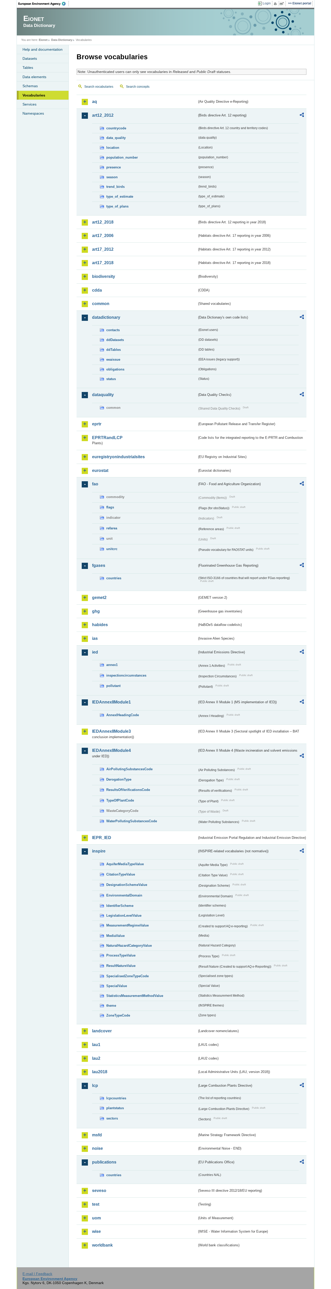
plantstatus (115, 1108)
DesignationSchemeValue (126, 885)
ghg (96, 611)
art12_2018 (103, 222)
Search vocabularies (98, 86)
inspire (99, 851)
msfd (97, 1135)
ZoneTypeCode (118, 1015)
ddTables (113, 350)
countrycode (116, 128)
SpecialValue (116, 986)
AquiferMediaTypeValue (125, 864)
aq (94, 101)
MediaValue (115, 936)
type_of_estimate (119, 196)
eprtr (96, 424)
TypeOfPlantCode (120, 800)
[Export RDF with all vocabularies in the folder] (302, 116)
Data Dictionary (61, 39)
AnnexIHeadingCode (122, 715)
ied (95, 652)
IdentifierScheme (119, 906)
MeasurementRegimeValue (127, 925)
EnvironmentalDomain (124, 895)
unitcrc (111, 549)
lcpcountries (116, 1098)
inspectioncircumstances (126, 675)
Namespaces (33, 113)
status (111, 379)
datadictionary (106, 317)
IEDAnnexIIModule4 (111, 750)
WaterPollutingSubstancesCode (131, 821)
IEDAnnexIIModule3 (111, 731)
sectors (112, 1118)
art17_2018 (103, 263)
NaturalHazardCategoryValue (129, 945)
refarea (111, 528)
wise (96, 1231)
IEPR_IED (101, 837)
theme (111, 1006)
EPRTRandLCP (107, 437)
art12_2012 (103, 115)
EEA (43, 3)
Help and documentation (42, 49)
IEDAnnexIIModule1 (111, 702)
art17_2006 (103, 235)
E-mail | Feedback (37, 1274)
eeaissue (113, 359)
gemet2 (99, 597)
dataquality (103, 394)
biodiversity (103, 276)
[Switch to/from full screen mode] (283, 3)
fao (95, 484)
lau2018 (99, 1072)
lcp (95, 1085)
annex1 (112, 665)
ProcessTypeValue (121, 955)
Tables (27, 67)
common (100, 303)
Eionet (43, 39)
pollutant (113, 686)
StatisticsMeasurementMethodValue (134, 996)
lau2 (96, 1058)
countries (113, 578)
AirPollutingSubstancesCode (129, 769)
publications (104, 1162)
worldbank (102, 1245)
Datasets (29, 58)
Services (29, 104)
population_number (122, 157)
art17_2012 (103, 249)
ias (95, 638)
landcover (102, 1031)
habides (100, 625)
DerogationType (118, 779)
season (112, 177)
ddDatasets (115, 340)
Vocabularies (33, 95)
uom (96, 1218)
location (112, 148)
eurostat (100, 470)
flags (110, 507)
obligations (115, 369)
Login (267, 3)
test (95, 1204)
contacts (113, 330)
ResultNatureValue (121, 966)
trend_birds (115, 187)
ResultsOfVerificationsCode (128, 790)
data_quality (116, 138)
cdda (97, 290)
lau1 (96, 1044)
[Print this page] (276, 3)
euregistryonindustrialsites (118, 457)
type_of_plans (117, 206)
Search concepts (137, 86)
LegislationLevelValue (123, 915)
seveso (99, 1190)
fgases (98, 565)
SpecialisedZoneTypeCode (127, 976)
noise (97, 1148)
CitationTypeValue (120, 874)
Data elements (34, 77)
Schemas (30, 86)
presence (113, 167)
